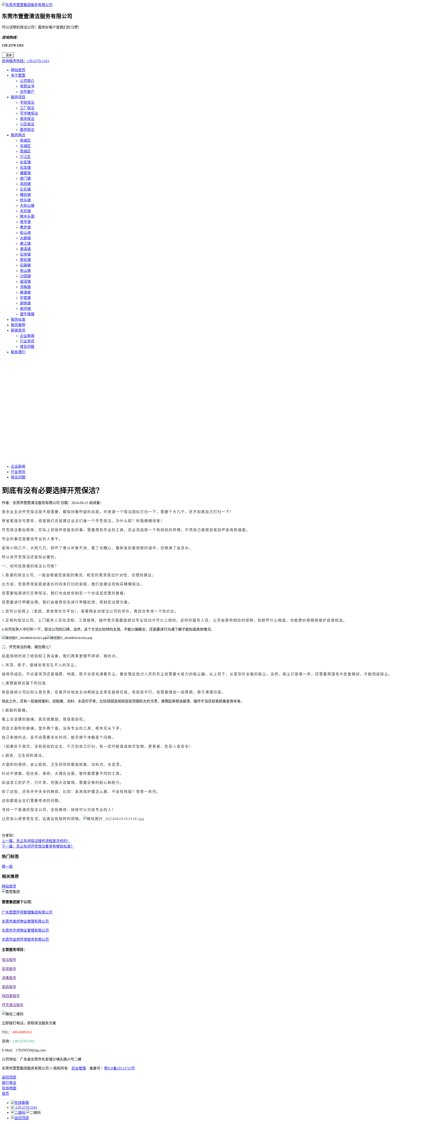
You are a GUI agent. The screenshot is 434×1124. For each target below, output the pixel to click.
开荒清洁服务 (13, 1005)
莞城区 (25, 151)
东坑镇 (25, 211)
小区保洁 (27, 124)
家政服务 (9, 987)
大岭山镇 (27, 205)
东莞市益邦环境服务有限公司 (25, 939)
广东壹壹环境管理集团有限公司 (27, 912)
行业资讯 (27, 341)
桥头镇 (25, 200)
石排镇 (25, 254)
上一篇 (36, 841)
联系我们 (18, 352)
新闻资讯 (18, 330)
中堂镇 (25, 298)
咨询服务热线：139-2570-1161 (25, 61)
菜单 (9, 55)
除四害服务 (11, 996)
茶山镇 (25, 271)
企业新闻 (27, 336)
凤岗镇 (25, 184)
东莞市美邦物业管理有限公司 (25, 921)
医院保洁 (27, 130)
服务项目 (18, 97)
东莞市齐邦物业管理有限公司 (25, 930)
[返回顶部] (20, 1118)
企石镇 (25, 189)
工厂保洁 (27, 108)
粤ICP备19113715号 (119, 1068)
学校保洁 (27, 102)
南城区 (25, 140)
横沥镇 (25, 195)
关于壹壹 (18, 75)
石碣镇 (25, 265)
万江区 (25, 157)
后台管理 (78, 1068)
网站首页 (18, 70)
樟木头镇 (27, 216)
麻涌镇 (25, 292)
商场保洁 (27, 119)
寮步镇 (25, 227)
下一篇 (38, 846)
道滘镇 (25, 281)
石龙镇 (25, 168)
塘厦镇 (25, 173)
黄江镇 (25, 243)
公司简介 (27, 81)
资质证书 (27, 86)
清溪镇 (25, 249)
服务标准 (18, 319)
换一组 (7, 866)
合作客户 (27, 92)
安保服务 (9, 969)
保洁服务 (9, 960)
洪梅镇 (25, 287)
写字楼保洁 (29, 113)
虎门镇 (25, 178)
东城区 (25, 146)
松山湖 (25, 233)
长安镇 (25, 162)
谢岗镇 (25, 303)
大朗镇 (25, 238)
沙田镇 (25, 276)
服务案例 (18, 325)
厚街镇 (25, 260)
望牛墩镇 (27, 314)
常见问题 (27, 347)
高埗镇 (25, 309)
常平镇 (25, 222)
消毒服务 (9, 978)
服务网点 (18, 135)
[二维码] (18, 1113)
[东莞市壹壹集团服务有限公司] (27, 5)
